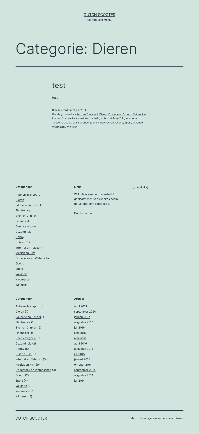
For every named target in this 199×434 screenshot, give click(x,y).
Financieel (78, 118)
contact (100, 203)
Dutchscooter (83, 213)
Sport (128, 122)
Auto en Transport (87, 114)
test (59, 85)
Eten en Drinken (61, 118)
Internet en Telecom (29, 247)
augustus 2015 (83, 348)
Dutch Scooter (99, 14)
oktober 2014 (83, 364)
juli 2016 (79, 327)
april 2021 (80, 306)
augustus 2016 (83, 322)
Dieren (103, 114)
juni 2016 (80, 332)
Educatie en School (119, 114)
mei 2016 (80, 338)
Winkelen (72, 126)
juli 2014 (79, 380)
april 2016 (80, 343)
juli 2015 (79, 354)
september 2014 (85, 369)
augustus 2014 (83, 375)
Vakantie (138, 122)
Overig (119, 122)
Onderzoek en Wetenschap (98, 122)
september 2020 (85, 311)
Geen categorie (26, 226)
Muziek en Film (72, 122)
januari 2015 (82, 359)
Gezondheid (92, 118)
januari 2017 (82, 317)
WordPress (176, 418)
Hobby (105, 118)
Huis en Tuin (117, 118)
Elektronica (139, 114)
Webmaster (58, 126)
